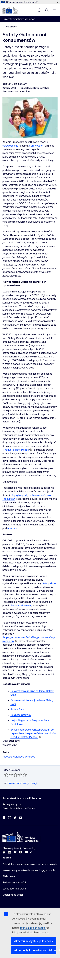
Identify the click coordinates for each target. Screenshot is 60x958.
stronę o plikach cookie (33, 927)
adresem (12, 528)
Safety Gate (36, 145)
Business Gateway (21, 605)
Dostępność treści (12, 894)
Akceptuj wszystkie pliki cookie (34, 941)
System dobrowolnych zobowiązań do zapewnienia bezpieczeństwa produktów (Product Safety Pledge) (33, 733)
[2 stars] (8, 775)
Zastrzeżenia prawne (14, 888)
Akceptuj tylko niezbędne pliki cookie (35, 950)
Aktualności (11, 26)
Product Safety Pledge (16, 449)
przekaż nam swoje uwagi (22, 783)
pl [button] (39, 10)
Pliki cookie (8, 876)
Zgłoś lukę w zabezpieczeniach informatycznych (29, 864)
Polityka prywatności (14, 882)
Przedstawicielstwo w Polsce (18, 756)
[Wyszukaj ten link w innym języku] (30, 449)
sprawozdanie (10, 145)
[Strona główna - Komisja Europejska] (10, 9)
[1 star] (6, 775)
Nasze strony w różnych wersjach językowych (28, 870)
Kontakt (6, 857)
